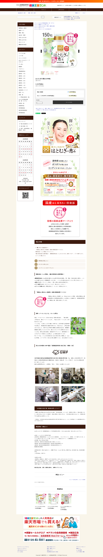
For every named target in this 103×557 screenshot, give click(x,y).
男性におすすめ (22, 39)
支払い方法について (40, 108)
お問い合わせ (61, 9)
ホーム (26, 9)
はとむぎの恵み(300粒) (53, 506)
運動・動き (21, 32)
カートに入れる (69, 102)
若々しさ (47, 24)
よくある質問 (69, 108)
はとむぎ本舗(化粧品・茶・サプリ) (46, 23)
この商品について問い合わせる (42, 109)
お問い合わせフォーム (22, 550)
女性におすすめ (42, 26)
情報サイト (77, 12)
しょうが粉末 (67, 19)
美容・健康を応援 (51, 26)
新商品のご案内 (22, 28)
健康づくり (41, 24)
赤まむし (73, 19)
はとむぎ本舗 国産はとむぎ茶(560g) (66, 507)
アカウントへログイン (22, 548)
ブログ (84, 12)
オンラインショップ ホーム (23, 546)
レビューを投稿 (82, 479)
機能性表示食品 (22, 44)
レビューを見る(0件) (73, 479)
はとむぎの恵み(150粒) (40, 506)
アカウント (43, 9)
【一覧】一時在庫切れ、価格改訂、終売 (25, 129)
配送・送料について (49, 108)
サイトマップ (22, 121)
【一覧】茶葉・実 (23, 126)
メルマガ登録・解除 (80, 551)
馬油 (72, 17)
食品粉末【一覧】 (22, 12)
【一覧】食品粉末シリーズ (25, 123)
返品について (50, 550)
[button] (78, 51)
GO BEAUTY (48, 29)
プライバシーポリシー (80, 546)
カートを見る (20, 551)
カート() (79, 9)
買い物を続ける (53, 109)
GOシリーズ (41, 27)
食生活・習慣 (22, 35)
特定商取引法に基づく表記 (59, 108)
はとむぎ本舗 (77, 17)
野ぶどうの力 (76, 16)
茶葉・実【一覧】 (32, 12)
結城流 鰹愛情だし (68, 16)
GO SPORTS (67, 17)
